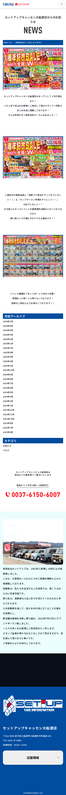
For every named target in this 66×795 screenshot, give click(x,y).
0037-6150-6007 (36, 494)
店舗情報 (33, 757)
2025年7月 (8, 347)
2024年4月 (8, 396)
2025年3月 (8, 361)
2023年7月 (8, 427)
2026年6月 (8, 325)
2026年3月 (8, 334)
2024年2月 (8, 401)
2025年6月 (8, 352)
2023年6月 (8, 432)
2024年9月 (8, 374)
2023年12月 (8, 409)
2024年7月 (8, 383)
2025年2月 (8, 365)
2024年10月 (8, 370)
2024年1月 (8, 405)
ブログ (6, 450)
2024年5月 (8, 392)
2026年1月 (8, 343)
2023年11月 (8, 414)
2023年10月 (8, 418)
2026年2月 (8, 339)
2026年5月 (8, 330)
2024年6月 (8, 387)
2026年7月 (8, 321)
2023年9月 (8, 423)
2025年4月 (8, 356)
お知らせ (7, 445)
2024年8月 (8, 378)
